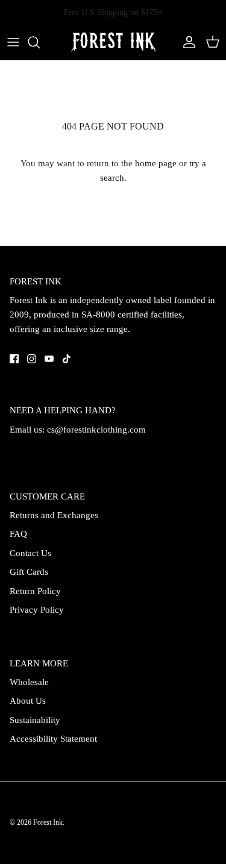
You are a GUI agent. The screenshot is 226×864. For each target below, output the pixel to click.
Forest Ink (48, 822)
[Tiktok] (66, 358)
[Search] (40, 42)
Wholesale (29, 682)
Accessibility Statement (53, 738)
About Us (28, 701)
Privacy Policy (37, 610)
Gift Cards (29, 572)
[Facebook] (14, 358)
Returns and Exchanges (54, 515)
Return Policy (35, 591)
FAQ (18, 534)
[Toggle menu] (13, 42)
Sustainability (35, 720)
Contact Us (30, 553)
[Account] (186, 42)
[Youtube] (49, 358)
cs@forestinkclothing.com (96, 429)
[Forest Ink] (113, 42)
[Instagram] (31, 358)
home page (156, 163)
